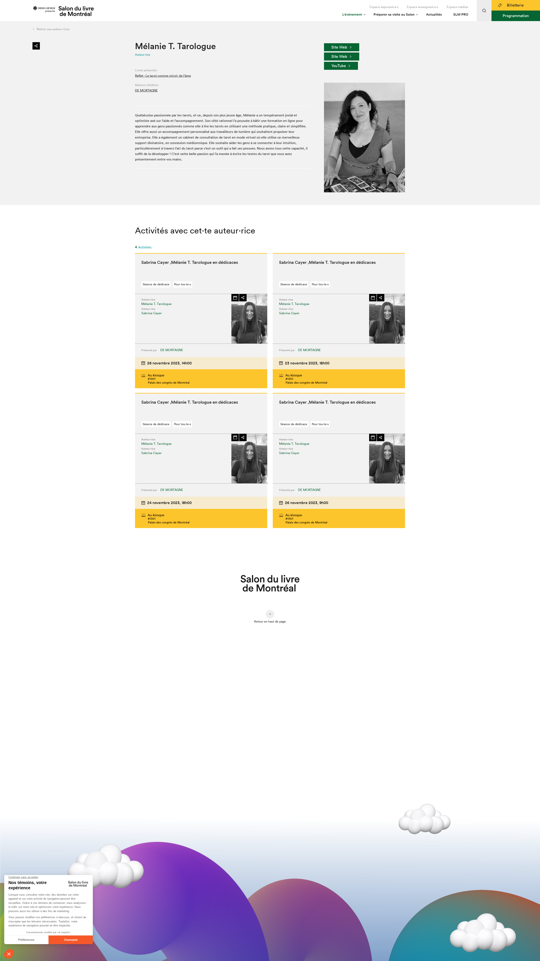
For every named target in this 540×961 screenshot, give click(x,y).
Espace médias (457, 7)
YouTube (338, 65)
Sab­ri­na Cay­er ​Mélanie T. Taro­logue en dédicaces (189, 262)
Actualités (434, 14)
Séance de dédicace (156, 284)
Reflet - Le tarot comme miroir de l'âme (163, 76)
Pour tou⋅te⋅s (182, 284)
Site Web (339, 47)
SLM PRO (460, 14)
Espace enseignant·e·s (422, 7)
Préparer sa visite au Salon (394, 14)
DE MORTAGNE (146, 90)
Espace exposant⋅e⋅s (384, 7)
